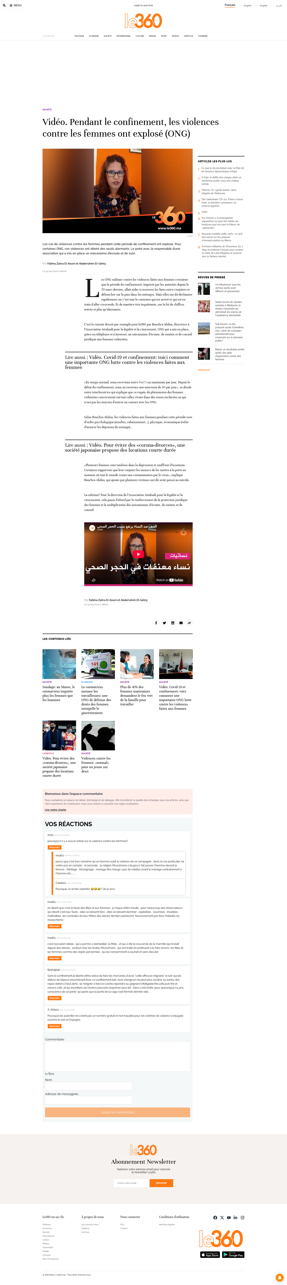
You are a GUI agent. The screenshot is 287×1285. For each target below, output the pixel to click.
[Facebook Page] (215, 1217)
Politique (79, 36)
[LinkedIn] (236, 1217)
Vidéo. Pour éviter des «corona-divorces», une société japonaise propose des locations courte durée (125, 447)
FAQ (122, 1224)
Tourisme (203, 36)
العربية (279, 5)
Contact (124, 1228)
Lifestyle (188, 36)
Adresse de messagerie (61, 1094)
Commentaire (54, 1039)
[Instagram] (242, 1217)
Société (108, 36)
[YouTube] (229, 1217)
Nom (48, 1080)
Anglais (263, 5)
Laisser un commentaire (117, 1112)
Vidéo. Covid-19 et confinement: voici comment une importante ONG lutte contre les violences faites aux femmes (127, 362)
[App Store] (210, 1254)
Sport (164, 36)
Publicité (85, 1228)
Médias (152, 36)
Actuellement (49, 36)
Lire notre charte (55, 809)
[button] (280, 1278)
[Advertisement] (143, 72)
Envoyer (161, 1183)
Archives (85, 1232)
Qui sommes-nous (89, 1224)
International (124, 36)
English (247, 5)
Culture (140, 36)
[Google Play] (233, 1254)
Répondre (54, 847)
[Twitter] (222, 1217)
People (175, 36)
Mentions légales (167, 1224)
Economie (94, 36)
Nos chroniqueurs (51, 1259)
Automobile (48, 1247)
